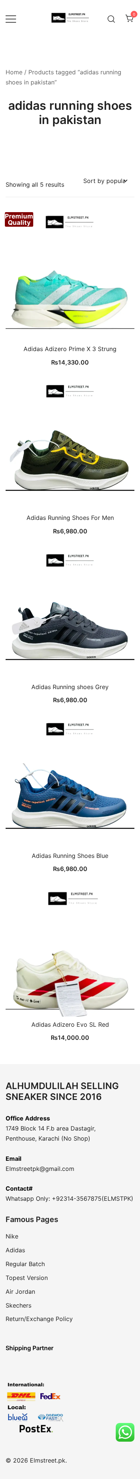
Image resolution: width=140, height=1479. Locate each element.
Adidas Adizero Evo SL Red (70, 1024)
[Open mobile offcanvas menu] (11, 19)
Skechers (18, 1305)
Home (14, 72)
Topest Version (27, 1277)
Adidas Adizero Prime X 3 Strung (70, 349)
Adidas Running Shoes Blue (70, 855)
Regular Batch (25, 1264)
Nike (12, 1236)
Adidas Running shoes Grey (70, 687)
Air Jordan (20, 1291)
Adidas (15, 1250)
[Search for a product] (111, 18)
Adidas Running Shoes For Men (70, 517)
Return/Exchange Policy (39, 1319)
